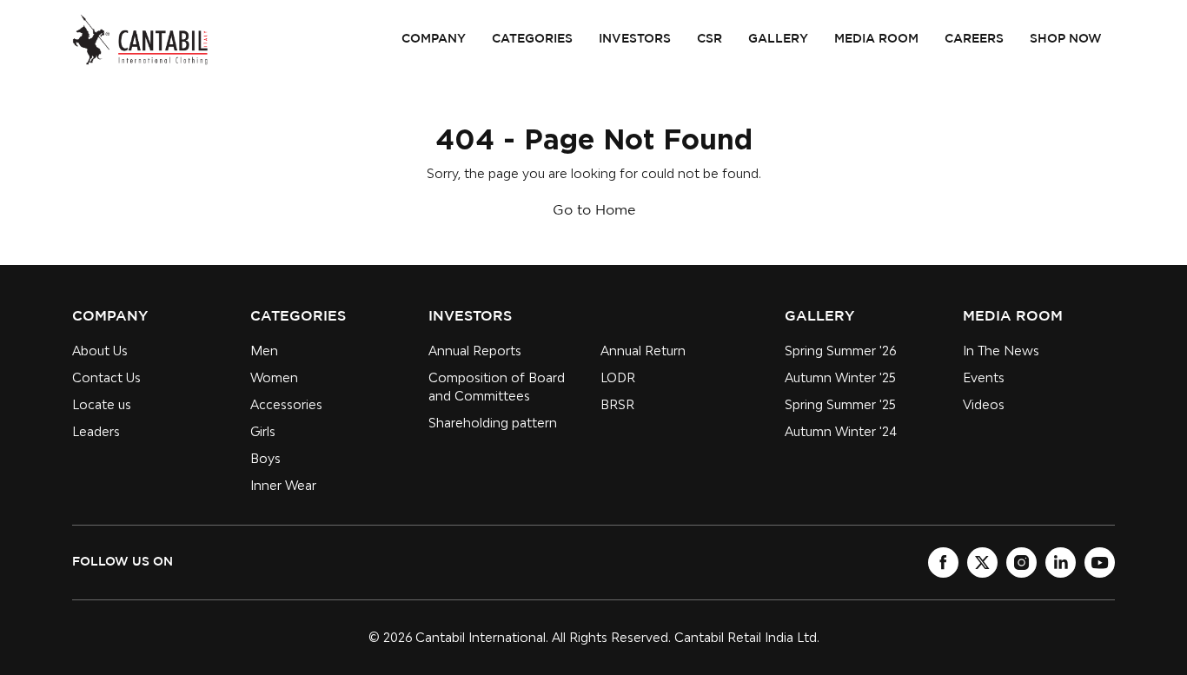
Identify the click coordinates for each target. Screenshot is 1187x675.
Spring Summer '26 (840, 350)
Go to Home (594, 210)
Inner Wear (283, 485)
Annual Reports (474, 350)
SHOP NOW (1066, 39)
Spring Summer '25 (840, 404)
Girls (262, 431)
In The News (1001, 350)
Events (984, 377)
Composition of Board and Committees (496, 386)
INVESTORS (635, 39)
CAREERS (974, 39)
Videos (984, 404)
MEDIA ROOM (876, 39)
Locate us (101, 404)
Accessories (286, 404)
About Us (100, 350)
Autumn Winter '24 (841, 431)
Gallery (778, 39)
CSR (709, 39)
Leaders (96, 431)
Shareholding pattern (492, 422)
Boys (265, 458)
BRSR (617, 404)
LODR (617, 377)
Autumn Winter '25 (840, 377)
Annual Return (643, 350)
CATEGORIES (532, 39)
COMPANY (433, 39)
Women (274, 377)
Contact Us (106, 377)
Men (264, 350)
